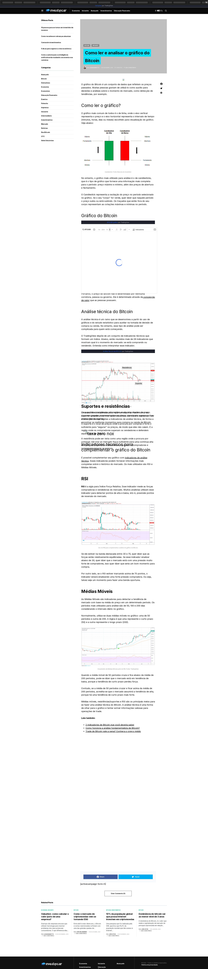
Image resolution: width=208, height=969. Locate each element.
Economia (45, 87)
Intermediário (46, 116)
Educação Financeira (49, 95)
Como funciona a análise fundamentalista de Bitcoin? (113, 728)
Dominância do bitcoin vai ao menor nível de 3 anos (152, 915)
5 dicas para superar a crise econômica (56, 49)
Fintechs (44, 103)
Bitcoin (86, 45)
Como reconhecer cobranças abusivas (56, 36)
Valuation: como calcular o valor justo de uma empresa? (55, 917)
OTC (43, 136)
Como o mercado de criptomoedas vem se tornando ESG (85, 917)
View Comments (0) (118, 893)
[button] (42, 10)
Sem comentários (130, 67)
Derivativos (45, 83)
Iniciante (95, 45)
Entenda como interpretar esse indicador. (114, 345)
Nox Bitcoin (45, 132)
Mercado (44, 124)
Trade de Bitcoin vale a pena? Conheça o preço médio (113, 731)
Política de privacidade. (149, 965)
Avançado (45, 74)
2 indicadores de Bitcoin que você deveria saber (110, 724)
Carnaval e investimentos (51, 42)
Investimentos (47, 120)
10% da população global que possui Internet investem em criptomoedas (120, 917)
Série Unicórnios (47, 140)
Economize (45, 91)
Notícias (44, 128)
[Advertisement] (92, 799)
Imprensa (45, 107)
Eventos (44, 99)
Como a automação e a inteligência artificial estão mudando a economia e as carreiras (57, 57)
